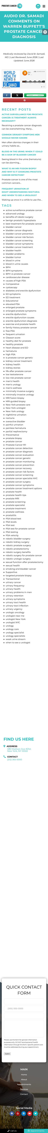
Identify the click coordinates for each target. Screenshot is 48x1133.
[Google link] (17, 1113)
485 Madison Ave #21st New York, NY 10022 (19, 750)
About (24, 1079)
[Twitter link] (35, 1113)
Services (24, 1089)
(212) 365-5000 (33, 6)
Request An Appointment (38, 6)
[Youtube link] (29, 1113)
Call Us (13, 1131)
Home (24, 1075)
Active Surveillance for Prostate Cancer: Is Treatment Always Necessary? (22, 117)
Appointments (24, 1084)
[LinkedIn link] (23, 1113)
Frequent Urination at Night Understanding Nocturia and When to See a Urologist (20, 192)
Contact (24, 1094)
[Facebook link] (11, 1113)
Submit (7, 1054)
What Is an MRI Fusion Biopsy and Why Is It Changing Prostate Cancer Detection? (21, 171)
